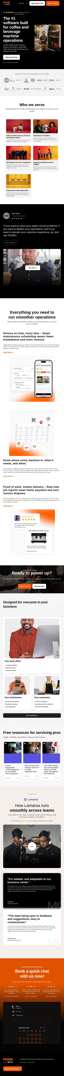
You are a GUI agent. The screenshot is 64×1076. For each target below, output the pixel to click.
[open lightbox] (32, 846)
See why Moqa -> (32, 715)
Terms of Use (31, 1062)
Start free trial (39, 586)
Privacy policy (23, 1062)
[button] (27, 3)
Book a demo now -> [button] (12, 1069)
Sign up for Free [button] (37, 3)
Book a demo (53, 3)
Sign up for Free (11, 57)
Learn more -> (8, 352)
